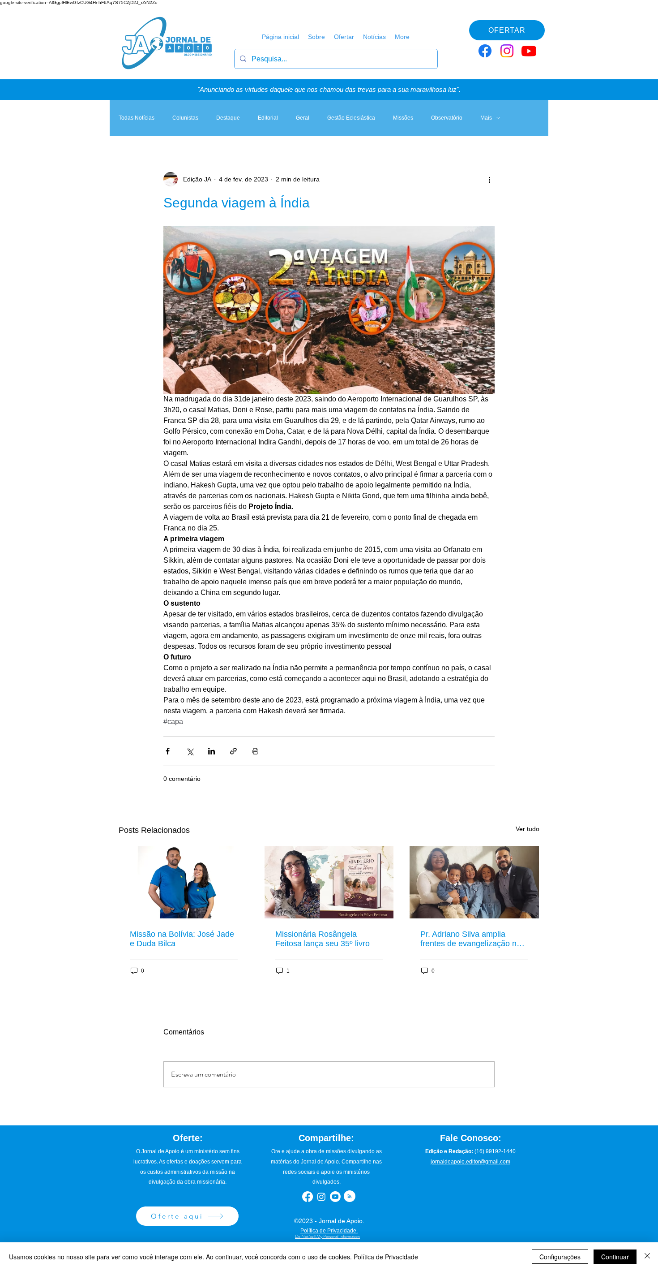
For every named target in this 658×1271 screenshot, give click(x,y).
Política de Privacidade (386, 1256)
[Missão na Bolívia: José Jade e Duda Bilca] (183, 882)
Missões (403, 118)
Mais (486, 118)
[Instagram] (507, 51)
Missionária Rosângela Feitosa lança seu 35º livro (322, 939)
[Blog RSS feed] (349, 1196)
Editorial (268, 118)
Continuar (615, 1256)
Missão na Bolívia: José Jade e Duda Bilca (182, 939)
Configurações (560, 1256)
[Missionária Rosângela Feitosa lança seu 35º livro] (329, 882)
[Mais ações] (489, 179)
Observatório (446, 118)
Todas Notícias (136, 118)
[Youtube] (529, 51)
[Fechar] (647, 1256)
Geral (302, 118)
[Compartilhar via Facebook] (167, 751)
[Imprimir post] (255, 751)
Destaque (228, 118)
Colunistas (185, 118)
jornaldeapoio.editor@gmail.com (470, 1162)
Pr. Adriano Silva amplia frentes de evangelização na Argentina (470, 939)
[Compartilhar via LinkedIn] (211, 751)
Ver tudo (527, 828)
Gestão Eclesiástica (351, 118)
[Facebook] (485, 51)
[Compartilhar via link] (233, 751)
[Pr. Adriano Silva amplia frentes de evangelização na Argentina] (474, 882)
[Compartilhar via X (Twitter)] (189, 751)
